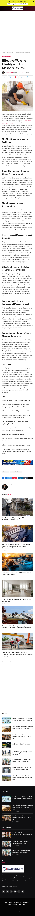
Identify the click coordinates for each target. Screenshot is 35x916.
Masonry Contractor (16, 471)
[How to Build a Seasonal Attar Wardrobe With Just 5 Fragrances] (6, 835)
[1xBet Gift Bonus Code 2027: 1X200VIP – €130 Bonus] (6, 844)
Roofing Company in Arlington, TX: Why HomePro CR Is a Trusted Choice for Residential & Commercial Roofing (16, 546)
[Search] (32, 8)
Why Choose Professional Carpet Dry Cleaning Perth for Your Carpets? (22, 753)
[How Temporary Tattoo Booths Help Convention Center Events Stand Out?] (6, 737)
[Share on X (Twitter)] (10, 77)
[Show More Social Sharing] (31, 77)
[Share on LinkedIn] (21, 77)
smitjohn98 (10, 72)
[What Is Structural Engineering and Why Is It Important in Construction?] (17, 507)
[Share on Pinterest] (15, 77)
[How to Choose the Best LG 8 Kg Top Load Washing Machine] (6, 770)
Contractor (6, 471)
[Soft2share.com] (17, 8)
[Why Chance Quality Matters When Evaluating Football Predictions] (6, 745)
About (11, 902)
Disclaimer (22, 904)
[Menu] (3, 8)
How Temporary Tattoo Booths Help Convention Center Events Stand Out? (22, 736)
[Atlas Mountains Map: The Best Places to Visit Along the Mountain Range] (6, 778)
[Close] (34, 1)
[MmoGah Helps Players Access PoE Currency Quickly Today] (6, 761)
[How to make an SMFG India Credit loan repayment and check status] (6, 720)
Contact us (17, 902)
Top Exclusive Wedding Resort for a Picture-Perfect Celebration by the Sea (22, 728)
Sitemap (19, 907)
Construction (7, 56)
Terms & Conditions (9, 907)
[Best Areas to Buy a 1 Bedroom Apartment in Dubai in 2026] (6, 852)
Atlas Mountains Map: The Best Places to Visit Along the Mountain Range (22, 777)
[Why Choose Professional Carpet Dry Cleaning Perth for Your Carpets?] (6, 753)
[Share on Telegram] (27, 77)
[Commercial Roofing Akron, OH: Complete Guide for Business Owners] (17, 562)
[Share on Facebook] (4, 77)
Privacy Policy (12, 904)
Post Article (28, 907)
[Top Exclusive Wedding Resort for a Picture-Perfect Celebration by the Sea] (6, 729)
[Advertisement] (17, 31)
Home (5, 902)
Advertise (26, 902)
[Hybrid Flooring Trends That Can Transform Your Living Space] (17, 588)
